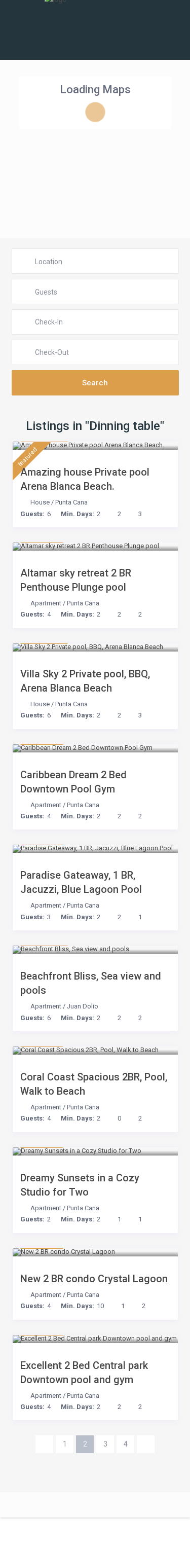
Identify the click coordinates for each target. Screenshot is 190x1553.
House (40, 502)
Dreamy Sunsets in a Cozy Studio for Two (79, 1185)
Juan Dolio (82, 1006)
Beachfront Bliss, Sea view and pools (90, 983)
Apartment (45, 603)
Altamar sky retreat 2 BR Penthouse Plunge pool (75, 580)
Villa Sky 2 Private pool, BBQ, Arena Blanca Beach (85, 681)
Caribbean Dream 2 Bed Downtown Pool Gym (73, 782)
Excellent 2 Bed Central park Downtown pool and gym (84, 1372)
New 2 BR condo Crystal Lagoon (94, 1279)
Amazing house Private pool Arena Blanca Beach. (84, 479)
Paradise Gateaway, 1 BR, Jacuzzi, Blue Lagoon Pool (81, 882)
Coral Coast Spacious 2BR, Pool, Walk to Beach (93, 1084)
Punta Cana (71, 502)
